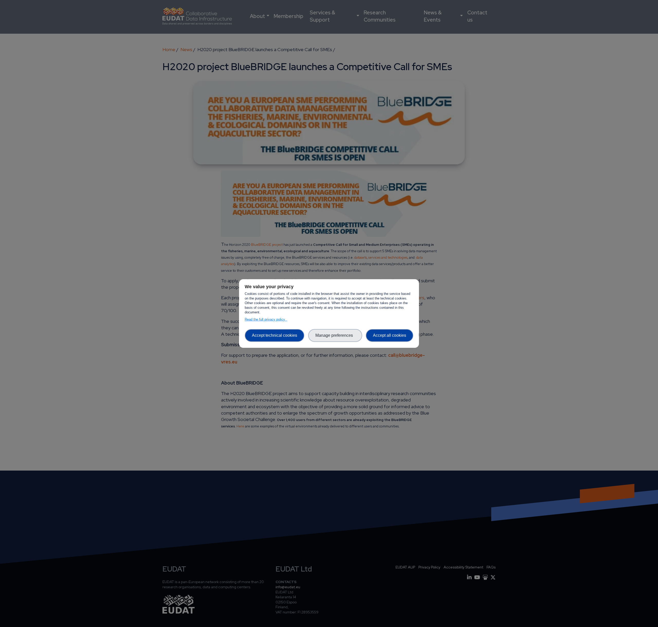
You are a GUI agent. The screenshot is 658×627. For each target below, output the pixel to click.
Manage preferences (335, 335)
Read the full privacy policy (266, 319)
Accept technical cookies (274, 335)
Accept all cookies (389, 335)
